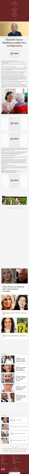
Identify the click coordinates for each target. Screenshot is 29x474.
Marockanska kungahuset (18, 451)
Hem (14, 7)
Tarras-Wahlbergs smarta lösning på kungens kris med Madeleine (14, 74)
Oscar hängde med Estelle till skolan (9, 155)
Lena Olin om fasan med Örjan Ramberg (10, 172)
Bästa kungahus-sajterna (4, 463)
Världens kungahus (14, 14)
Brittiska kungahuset (9, 448)
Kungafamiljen (18, 385)
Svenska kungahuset (4, 448)
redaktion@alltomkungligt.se (16, 458)
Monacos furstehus (23, 451)
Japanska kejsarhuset (6, 451)
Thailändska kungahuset (11, 451)
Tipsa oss (14, 471)
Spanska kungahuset (24, 448)
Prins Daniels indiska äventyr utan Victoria (10, 170)
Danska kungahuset (19, 448)
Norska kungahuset (14, 448)
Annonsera (17, 471)
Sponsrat (11, 471)
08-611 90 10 (14, 460)
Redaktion (14, 16)
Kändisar (14, 12)
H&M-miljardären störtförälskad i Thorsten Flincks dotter (12, 171)
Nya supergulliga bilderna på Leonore (9, 165)
